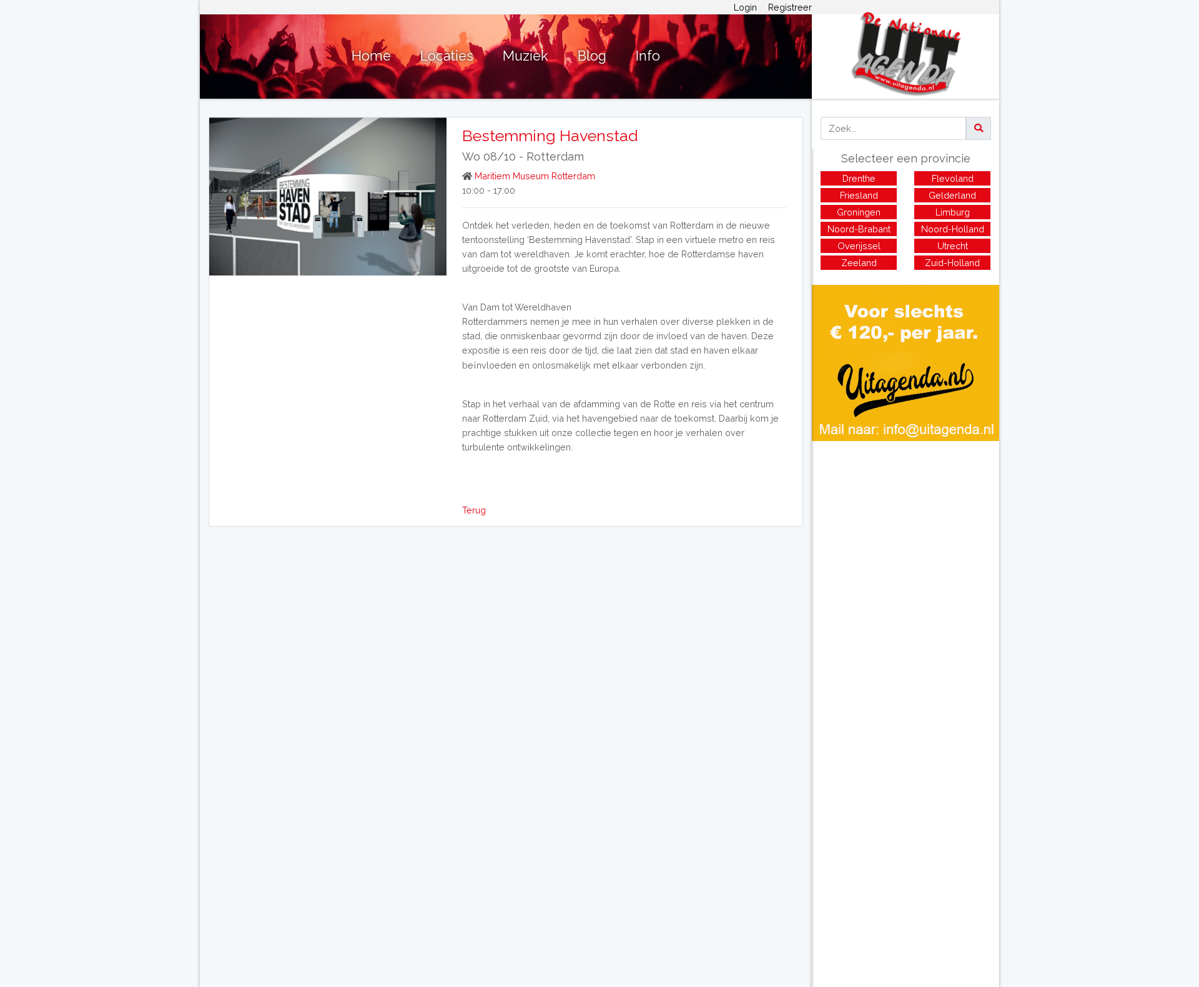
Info (648, 56)
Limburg (952, 212)
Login (745, 7)
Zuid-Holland (952, 262)
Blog (592, 56)
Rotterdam (555, 156)
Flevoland (953, 178)
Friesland (859, 195)
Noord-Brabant (859, 229)
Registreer (790, 7)
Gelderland (952, 195)
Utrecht (952, 246)
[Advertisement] (905, 528)
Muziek (525, 56)
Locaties (446, 56)
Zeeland (859, 262)
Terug (474, 510)
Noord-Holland (952, 229)
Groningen (859, 212)
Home (371, 56)
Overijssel (859, 246)
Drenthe (859, 178)
